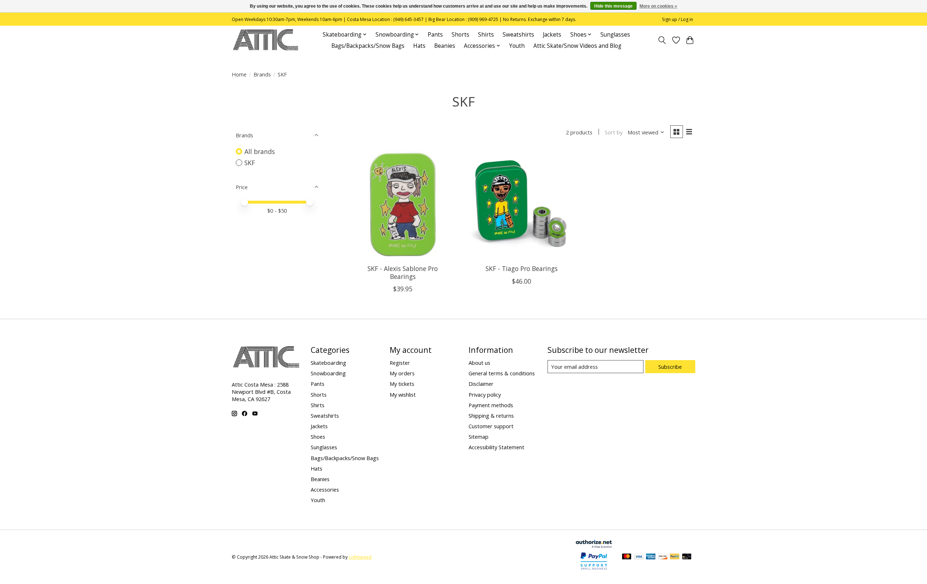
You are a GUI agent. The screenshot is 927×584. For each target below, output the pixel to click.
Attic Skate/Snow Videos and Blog (577, 46)
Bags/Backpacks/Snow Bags (367, 46)
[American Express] (650, 557)
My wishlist (403, 394)
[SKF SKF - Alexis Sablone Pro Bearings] (402, 204)
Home (239, 74)
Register (400, 362)
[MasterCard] (627, 557)
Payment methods (491, 405)
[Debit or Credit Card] (687, 557)
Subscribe (670, 366)
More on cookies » (658, 6)
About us (479, 362)
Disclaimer (481, 383)
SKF (249, 162)
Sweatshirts (518, 34)
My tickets (402, 383)
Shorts (460, 34)
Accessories (325, 489)
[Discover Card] (662, 557)
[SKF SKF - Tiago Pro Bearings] (521, 204)
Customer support (491, 426)
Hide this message (613, 6)
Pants (435, 34)
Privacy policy (485, 394)
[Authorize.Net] (594, 545)
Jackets (552, 34)
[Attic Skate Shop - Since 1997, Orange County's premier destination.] (265, 40)
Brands (262, 74)
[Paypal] (594, 570)
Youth (517, 46)
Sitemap (478, 436)
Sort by (613, 132)
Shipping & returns (491, 415)
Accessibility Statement (496, 447)
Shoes (318, 436)
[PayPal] (674, 557)
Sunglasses (615, 34)
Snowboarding (328, 373)
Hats (419, 46)
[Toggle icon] (662, 40)
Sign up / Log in (677, 19)
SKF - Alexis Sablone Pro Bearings (403, 272)
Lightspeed (360, 557)
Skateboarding (328, 362)
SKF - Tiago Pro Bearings (522, 268)
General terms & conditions (502, 373)
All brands (259, 151)
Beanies (444, 46)
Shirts (486, 34)
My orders (402, 373)
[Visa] (638, 557)
